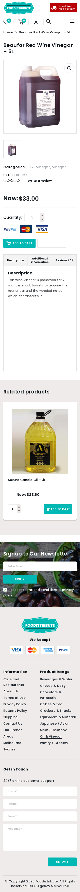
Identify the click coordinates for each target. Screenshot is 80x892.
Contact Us (12, 723)
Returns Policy (15, 710)
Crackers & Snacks (56, 710)
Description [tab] (15, 260)
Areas (8, 736)
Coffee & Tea (51, 704)
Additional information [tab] (40, 260)
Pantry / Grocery (54, 743)
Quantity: (12, 217)
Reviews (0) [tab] (64, 260)
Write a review (40, 180)
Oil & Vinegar (38, 167)
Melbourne (12, 743)
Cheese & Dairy (53, 685)
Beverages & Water (56, 679)
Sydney (9, 749)
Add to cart (22, 243)
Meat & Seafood (53, 730)
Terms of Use (14, 697)
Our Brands (12, 730)
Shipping (10, 717)
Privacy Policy (14, 704)
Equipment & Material (58, 717)
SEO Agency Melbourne (49, 886)
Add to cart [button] (60, 509)
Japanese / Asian (54, 723)
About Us (11, 691)
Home (8, 32)
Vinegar (59, 167)
